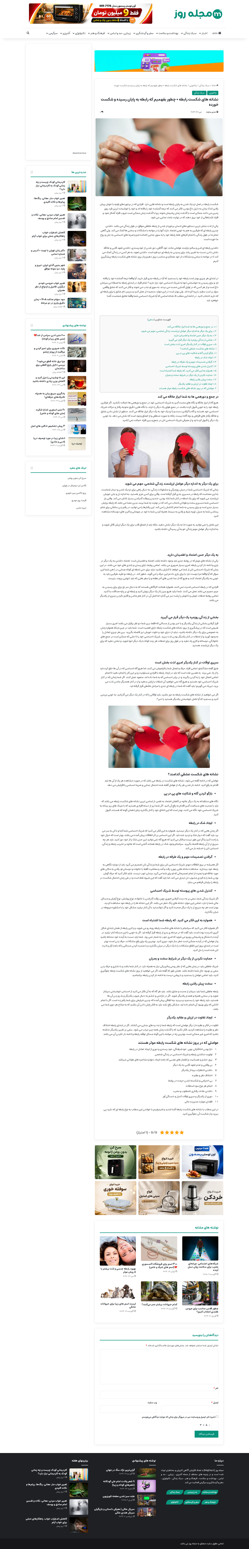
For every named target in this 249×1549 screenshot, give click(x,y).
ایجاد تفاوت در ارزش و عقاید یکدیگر (197, 384)
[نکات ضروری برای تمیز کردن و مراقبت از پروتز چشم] (77, 352)
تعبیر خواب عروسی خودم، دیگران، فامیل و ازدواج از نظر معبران (50, 286)
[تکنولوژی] (174, 1504)
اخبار (204, 33)
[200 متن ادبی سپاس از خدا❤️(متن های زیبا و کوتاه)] (77, 339)
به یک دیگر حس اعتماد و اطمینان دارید (195, 335)
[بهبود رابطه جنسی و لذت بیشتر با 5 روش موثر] (118, 1250)
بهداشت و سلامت (168, 33)
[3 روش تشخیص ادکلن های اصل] (77, 429)
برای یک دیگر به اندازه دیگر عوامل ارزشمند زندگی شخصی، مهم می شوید (178, 331)
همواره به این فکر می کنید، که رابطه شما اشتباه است (188, 371)
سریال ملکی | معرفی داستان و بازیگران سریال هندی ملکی (114, 1511)
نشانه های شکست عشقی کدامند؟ (198, 349)
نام (215, 1388)
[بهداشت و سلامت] (209, 1494)
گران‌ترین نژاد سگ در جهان (120, 1470)
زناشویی (193, 86)
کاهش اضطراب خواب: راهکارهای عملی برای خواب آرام (48, 234)
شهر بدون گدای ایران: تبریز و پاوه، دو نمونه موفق (50, 267)
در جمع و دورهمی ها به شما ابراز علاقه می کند (191, 327)
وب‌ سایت (152, 1403)
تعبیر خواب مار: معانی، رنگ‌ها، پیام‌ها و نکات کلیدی (49, 200)
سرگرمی (53, 33)
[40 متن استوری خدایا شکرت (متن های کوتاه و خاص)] (77, 415)
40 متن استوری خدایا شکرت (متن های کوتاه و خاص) (50, 411)
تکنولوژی (80, 33)
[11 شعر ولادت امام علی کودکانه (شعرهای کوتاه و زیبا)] (146, 1486)
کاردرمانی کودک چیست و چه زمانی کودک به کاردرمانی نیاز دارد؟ (50, 185)
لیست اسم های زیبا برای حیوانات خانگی (118, 1305)
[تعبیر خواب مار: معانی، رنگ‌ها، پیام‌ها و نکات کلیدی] (77, 204)
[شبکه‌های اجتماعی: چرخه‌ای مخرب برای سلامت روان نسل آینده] (200, 1248)
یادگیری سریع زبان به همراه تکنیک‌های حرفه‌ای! (50, 395)
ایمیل (214, 1403)
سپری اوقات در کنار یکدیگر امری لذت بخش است (190, 344)
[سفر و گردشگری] (192, 1504)
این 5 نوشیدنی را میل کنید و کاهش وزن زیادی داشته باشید (49, 379)
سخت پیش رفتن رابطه (203, 379)
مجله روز (193, 1544)
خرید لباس (81, 508)
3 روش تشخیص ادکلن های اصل (48, 426)
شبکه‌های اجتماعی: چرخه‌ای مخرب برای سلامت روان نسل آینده (203, 1267)
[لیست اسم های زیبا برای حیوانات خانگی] (118, 1291)
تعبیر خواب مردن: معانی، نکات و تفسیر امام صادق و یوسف (48, 216)
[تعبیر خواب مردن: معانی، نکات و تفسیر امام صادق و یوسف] (77, 221)
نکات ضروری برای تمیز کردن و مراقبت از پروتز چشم (49, 350)
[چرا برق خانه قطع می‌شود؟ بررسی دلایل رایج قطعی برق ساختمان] (77, 366)
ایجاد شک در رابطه (205, 357)
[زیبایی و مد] (192, 1494)
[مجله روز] (198, 14)
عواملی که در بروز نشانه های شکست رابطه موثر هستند (187, 388)
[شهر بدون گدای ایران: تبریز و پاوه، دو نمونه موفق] (77, 271)
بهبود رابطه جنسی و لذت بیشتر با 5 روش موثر (118, 1270)
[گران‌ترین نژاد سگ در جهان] (146, 1472)
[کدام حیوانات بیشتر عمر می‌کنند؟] (159, 1291)
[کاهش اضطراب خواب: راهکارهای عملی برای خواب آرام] (77, 238)
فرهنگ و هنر (97, 33)
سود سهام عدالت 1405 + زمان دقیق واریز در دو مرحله (49, 301)
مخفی (151, 320)
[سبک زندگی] (174, 1494)
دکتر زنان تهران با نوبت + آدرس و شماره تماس (48, 252)
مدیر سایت (211, 112)
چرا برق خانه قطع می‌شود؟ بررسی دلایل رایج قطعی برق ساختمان (50, 365)
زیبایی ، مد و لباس (120, 33)
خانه (215, 33)
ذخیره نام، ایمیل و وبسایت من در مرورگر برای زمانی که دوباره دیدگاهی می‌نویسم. (179, 1417)
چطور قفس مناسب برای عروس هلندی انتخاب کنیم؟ (201, 1310)
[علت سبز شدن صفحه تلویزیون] (146, 1500)
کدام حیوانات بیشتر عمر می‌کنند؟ (159, 1305)
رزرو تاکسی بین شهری (76, 493)
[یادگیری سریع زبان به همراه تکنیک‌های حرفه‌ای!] (77, 399)
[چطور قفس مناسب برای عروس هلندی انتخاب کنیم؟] (200, 1293)
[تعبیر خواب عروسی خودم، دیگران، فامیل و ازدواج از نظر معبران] (77, 287)
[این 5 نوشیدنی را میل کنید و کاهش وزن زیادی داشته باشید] (77, 383)
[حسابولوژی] (159, 60)
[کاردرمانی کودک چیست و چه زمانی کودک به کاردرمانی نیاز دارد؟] (77, 186)
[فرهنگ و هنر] (210, 1504)
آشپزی (66, 33)
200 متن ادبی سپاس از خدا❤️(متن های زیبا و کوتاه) (49, 337)
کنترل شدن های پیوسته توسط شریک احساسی (190, 366)
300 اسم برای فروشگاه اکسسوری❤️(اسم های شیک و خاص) (159, 1265)
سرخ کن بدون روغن (77, 478)
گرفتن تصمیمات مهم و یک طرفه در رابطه (193, 362)
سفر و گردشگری (144, 33)
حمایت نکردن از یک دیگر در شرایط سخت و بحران (190, 375)
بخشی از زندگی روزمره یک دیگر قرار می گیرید (192, 340)
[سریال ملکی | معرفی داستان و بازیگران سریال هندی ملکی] (146, 1512)
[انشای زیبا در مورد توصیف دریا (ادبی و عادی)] (77, 444)
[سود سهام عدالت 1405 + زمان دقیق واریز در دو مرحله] (77, 303)
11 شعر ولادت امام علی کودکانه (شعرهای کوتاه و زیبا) (119, 1483)
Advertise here (79, 153)
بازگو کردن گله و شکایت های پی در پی (196, 353)
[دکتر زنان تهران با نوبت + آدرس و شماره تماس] (77, 255)
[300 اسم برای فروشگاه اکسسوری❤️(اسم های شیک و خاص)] (159, 1248)
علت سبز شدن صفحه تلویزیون (119, 1496)
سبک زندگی (189, 33)
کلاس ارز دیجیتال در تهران (74, 486)
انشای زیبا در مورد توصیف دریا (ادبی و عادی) (49, 440)
